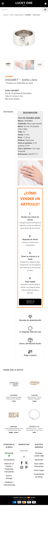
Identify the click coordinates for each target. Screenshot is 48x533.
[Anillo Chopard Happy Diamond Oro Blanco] (13, 376)
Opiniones (39, 460)
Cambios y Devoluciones (9, 483)
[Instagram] (21, 467)
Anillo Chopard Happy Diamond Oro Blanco (14, 398)
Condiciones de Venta (39, 475)
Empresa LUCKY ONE (39, 454)
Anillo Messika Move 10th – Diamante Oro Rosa (14, 429)
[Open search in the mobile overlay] (24, 9)
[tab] (30, 113)
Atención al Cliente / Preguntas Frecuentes (9, 468)
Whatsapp (9, 453)
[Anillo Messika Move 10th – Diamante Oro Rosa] (13, 407)
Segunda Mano (19, 15)
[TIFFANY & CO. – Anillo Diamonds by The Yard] (34, 407)
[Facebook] (21, 462)
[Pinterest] (26, 467)
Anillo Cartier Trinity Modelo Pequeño (34, 398)
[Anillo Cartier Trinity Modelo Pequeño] (34, 376)
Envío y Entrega (9, 477)
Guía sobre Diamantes (39, 465)
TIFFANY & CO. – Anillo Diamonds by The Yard (34, 429)
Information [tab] (8, 112)
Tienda (11, 15)
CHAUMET (9, 77)
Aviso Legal (39, 470)
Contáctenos (9, 460)
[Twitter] (26, 462)
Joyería (5, 15)
